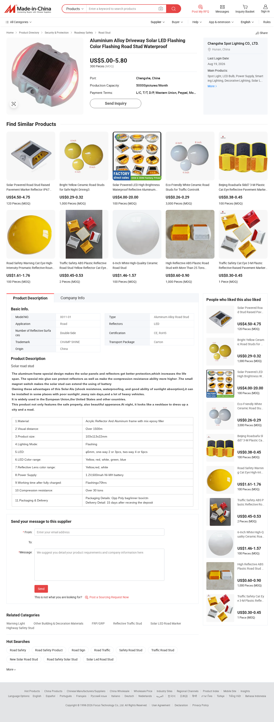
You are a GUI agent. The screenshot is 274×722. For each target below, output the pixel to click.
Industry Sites (164, 691)
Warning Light (15, 623)
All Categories (19, 22)
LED (156, 324)
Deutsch (129, 696)
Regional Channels (187, 691)
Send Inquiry (116, 103)
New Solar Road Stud (24, 659)
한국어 (172, 696)
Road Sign (78, 650)
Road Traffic (102, 650)
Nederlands (145, 696)
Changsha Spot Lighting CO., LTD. (233, 43)
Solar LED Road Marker (165, 623)
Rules (267, 22)
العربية (159, 696)
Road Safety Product (49, 650)
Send (41, 589)
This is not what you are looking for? (58, 597)
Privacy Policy (200, 705)
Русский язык (99, 696)
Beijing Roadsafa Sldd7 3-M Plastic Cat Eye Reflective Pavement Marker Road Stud (250, 438)
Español (50, 696)
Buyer (176, 22)
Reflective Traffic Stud (127, 623)
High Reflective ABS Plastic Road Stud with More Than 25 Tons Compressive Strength (250, 566)
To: (30, 542)
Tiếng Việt (235, 696)
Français (81, 696)
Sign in (265, 11)
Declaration (181, 705)
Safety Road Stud (130, 650)
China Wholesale (119, 691)
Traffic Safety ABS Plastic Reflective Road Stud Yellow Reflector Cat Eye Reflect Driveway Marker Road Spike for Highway (250, 502)
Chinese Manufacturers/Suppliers (86, 691)
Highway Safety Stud (20, 628)
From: (27, 532)
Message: (25, 552)
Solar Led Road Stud (99, 659)
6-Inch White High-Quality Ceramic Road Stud (250, 534)
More (211, 86)
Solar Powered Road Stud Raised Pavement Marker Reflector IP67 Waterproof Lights (250, 310)
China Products (53, 691)
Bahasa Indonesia (255, 696)
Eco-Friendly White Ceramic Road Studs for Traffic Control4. (250, 406)
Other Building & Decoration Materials (58, 623)
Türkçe (220, 696)
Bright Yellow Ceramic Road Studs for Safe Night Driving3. (250, 342)
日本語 (184, 696)
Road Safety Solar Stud (62, 659)
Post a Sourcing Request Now (107, 597)
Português (66, 696)
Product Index (211, 691)
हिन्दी (194, 696)
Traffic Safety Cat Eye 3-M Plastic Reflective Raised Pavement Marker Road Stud (250, 598)
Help (195, 22)
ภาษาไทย (206, 696)
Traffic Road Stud (162, 650)
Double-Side (68, 333)
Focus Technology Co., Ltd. (109, 705)
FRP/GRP (98, 623)
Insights (245, 691)
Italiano (115, 696)
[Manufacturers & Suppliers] (27, 8)
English (37, 696)
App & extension (219, 22)
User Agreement (161, 705)
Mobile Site (229, 691)
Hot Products (32, 691)
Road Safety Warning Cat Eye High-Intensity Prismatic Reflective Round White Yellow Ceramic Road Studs (250, 470)
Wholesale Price (143, 691)
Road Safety (18, 650)
